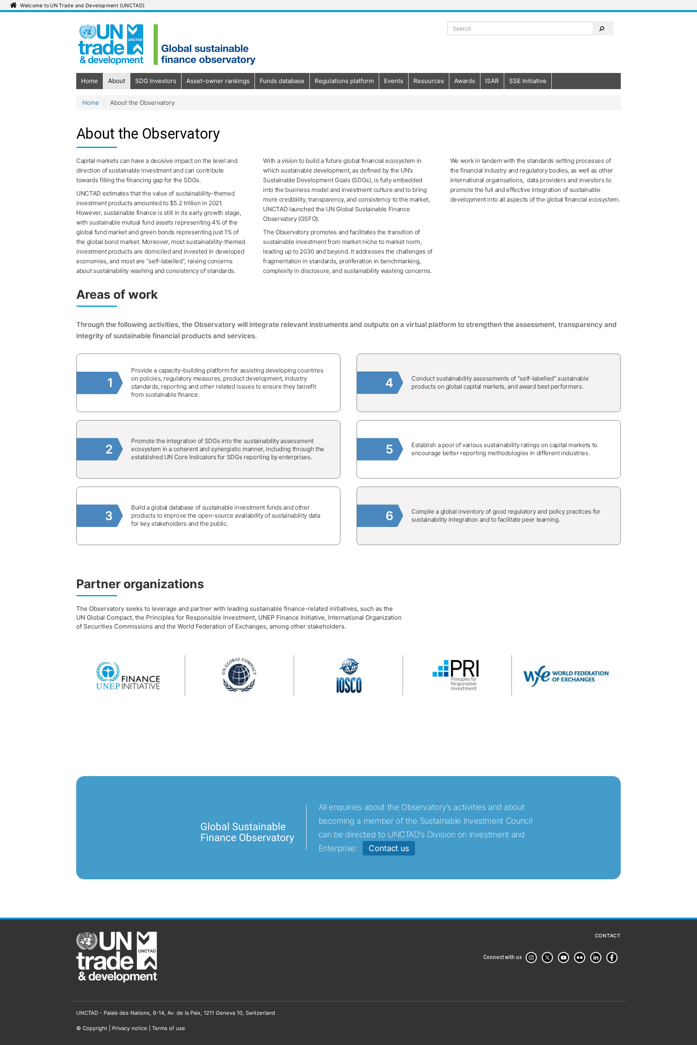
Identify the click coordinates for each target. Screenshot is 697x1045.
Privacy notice (129, 1028)
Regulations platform (344, 81)
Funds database (282, 81)
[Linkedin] (597, 957)
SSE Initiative (528, 81)
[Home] (168, 44)
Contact (608, 936)
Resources (428, 81)
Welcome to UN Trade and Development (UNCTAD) (82, 5)
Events (393, 81)
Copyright (95, 1028)
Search (603, 28)
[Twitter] (549, 957)
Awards (464, 81)
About (116, 81)
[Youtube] (565, 957)
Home (89, 81)
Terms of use (168, 1028)
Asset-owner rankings (218, 81)
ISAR (492, 81)
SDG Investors (155, 81)
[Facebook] (613, 957)
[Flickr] (581, 957)
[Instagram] (533, 957)
